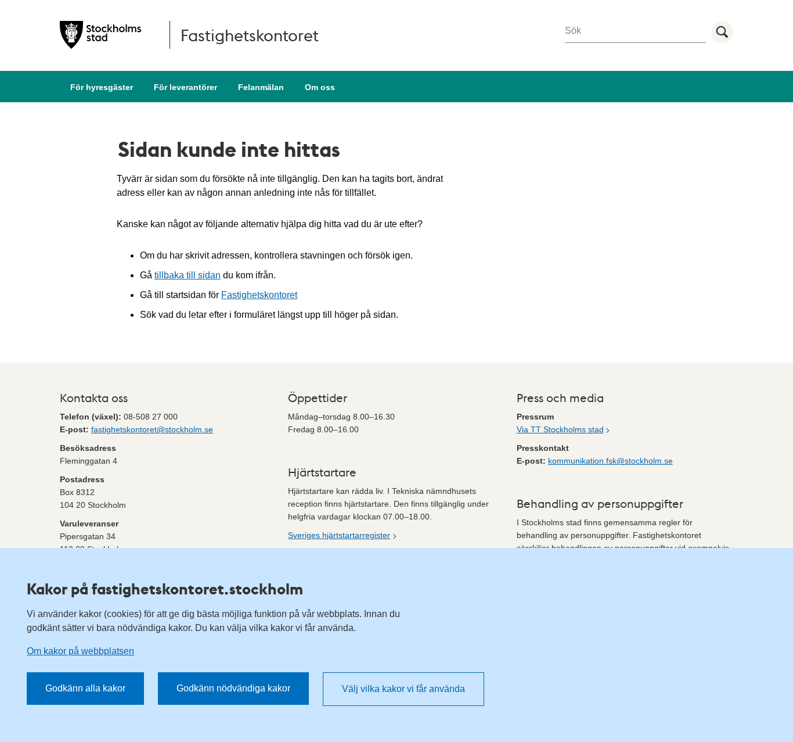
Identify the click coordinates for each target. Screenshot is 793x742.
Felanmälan (261, 87)
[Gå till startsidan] (100, 35)
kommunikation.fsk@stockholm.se (610, 460)
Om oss (320, 87)
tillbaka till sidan (187, 275)
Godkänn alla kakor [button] (85, 688)
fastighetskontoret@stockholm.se (152, 429)
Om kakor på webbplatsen (80, 651)
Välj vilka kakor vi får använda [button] (403, 689)
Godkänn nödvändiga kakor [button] (233, 688)
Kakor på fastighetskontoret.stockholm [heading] (165, 588)
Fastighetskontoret (259, 295)
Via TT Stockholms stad (560, 429)
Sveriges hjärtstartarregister (339, 535)
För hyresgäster (101, 87)
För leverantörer (185, 87)
